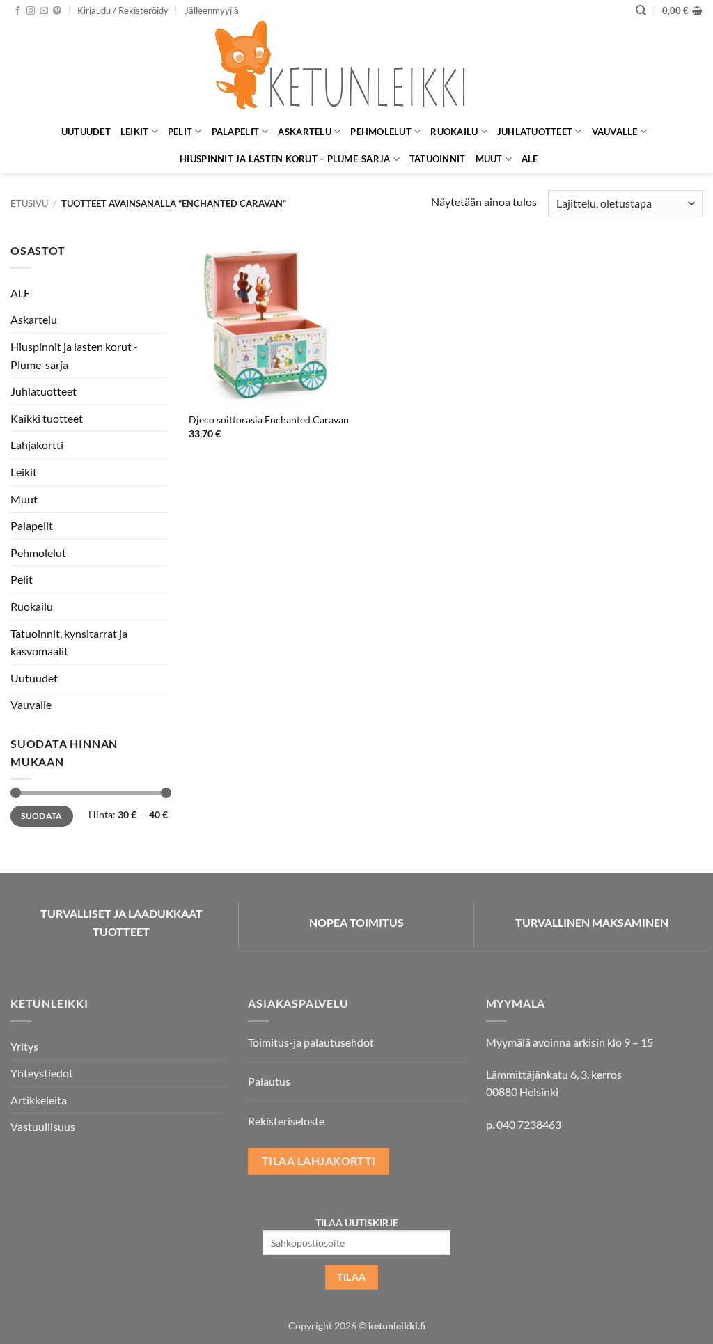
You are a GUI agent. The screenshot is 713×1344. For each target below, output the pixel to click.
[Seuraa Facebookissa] (17, 11)
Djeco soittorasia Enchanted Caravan (269, 419)
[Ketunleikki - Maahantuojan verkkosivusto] (356, 69)
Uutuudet (86, 131)
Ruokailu (454, 131)
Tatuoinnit (437, 158)
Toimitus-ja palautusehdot (311, 1042)
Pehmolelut (381, 131)
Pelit (180, 131)
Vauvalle (615, 131)
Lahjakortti (36, 444)
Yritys (24, 1046)
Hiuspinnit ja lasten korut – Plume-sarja (285, 158)
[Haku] (641, 10)
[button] (123, 10)
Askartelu (304, 131)
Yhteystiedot (41, 1072)
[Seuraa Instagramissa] (30, 11)
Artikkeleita (38, 1100)
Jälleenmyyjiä (212, 10)
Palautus (269, 1081)
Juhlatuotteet (534, 131)
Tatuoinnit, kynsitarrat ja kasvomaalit (68, 642)
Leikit (134, 131)
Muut (489, 158)
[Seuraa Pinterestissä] (57, 11)
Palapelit (235, 131)
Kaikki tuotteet (46, 418)
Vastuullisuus (42, 1126)
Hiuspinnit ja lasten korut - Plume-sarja (74, 355)
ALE (530, 158)
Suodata (42, 816)
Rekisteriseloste (286, 1120)
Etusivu (29, 203)
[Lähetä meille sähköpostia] (44, 11)
